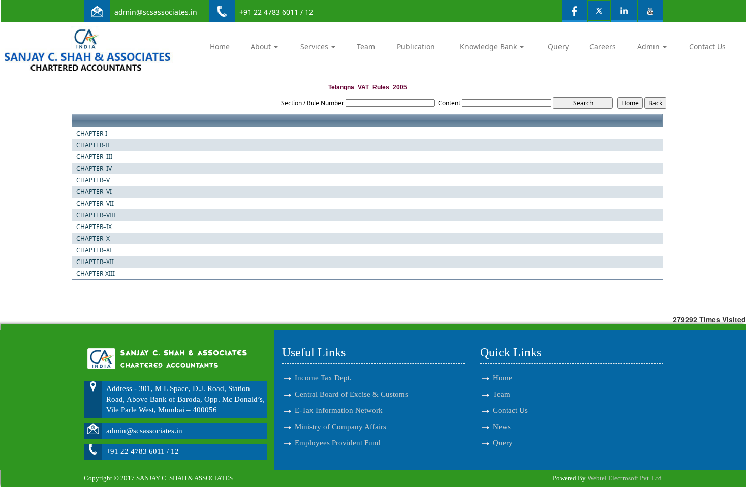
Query (558, 46)
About (262, 46)
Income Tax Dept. (323, 378)
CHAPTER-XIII (95, 274)
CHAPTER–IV (94, 169)
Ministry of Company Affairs (340, 427)
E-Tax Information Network (339, 410)
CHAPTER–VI (94, 192)
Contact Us (707, 46)
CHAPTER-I (91, 133)
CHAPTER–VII (95, 204)
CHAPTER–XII (95, 262)
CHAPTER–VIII (96, 215)
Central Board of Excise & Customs (351, 394)
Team (366, 46)
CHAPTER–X (93, 239)
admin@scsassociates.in (155, 12)
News (502, 427)
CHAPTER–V (93, 180)
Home (220, 46)
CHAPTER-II (92, 145)
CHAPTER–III (94, 157)
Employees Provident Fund (338, 443)
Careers (602, 46)
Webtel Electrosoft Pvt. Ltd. (625, 478)
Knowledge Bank (489, 46)
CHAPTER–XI (94, 250)
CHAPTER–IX (94, 227)
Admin (649, 46)
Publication (416, 46)
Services (315, 46)
